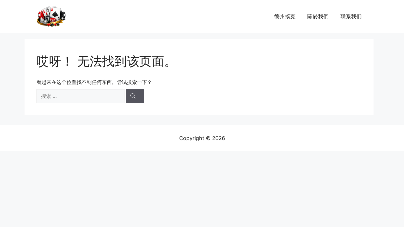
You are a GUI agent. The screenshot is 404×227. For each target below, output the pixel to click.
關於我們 (318, 16)
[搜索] (135, 96)
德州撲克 (284, 16)
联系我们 (351, 16)
